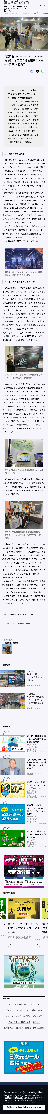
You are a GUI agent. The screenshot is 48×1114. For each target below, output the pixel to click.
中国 (37, 1005)
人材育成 (18, 1005)
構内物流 (19, 1028)
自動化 (29, 624)
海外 (10, 1005)
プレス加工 (37, 1016)
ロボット (36, 1022)
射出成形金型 (38, 1028)
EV (12, 1016)
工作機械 (20, 624)
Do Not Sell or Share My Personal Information (24, 1107)
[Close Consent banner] (46, 1087)
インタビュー (22, 1010)
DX (7, 1016)
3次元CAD (10, 1010)
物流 (40, 1010)
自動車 (33, 1010)
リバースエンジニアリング (19, 1022)
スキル (31, 1005)
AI (25, 1005)
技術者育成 (8, 1028)
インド (18, 1016)
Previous (10, 945)
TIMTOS (10, 624)
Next (38, 945)
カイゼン (27, 1016)
